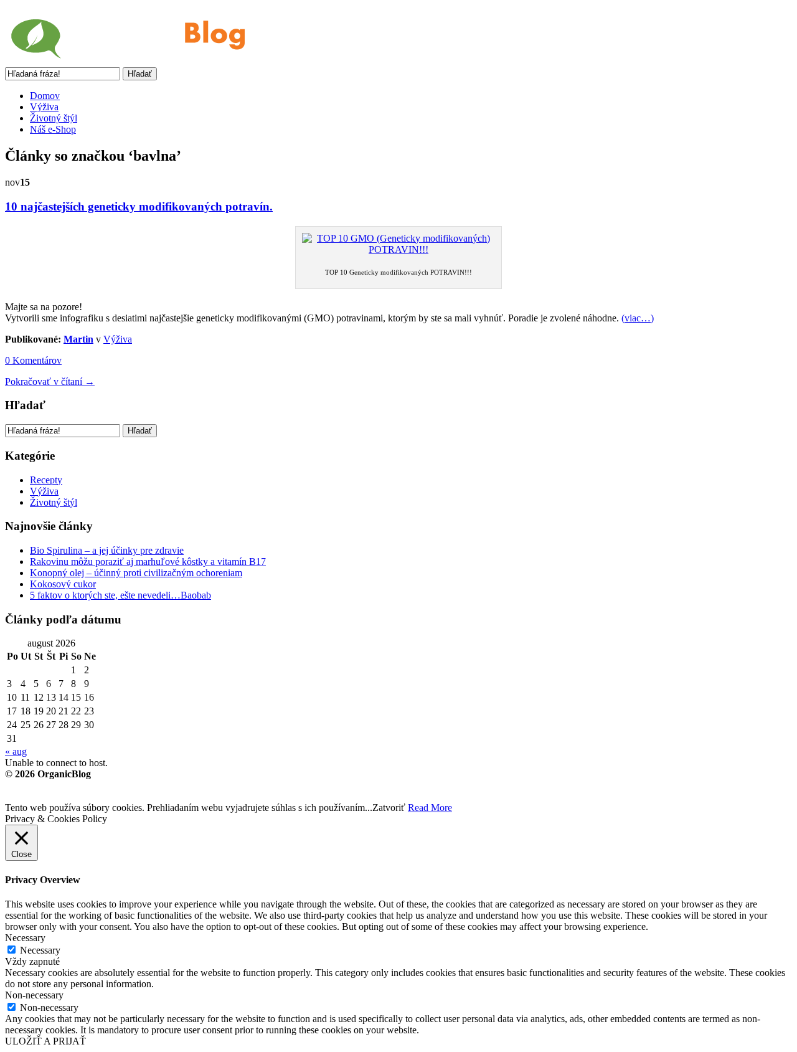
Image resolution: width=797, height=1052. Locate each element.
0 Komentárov (33, 360)
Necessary (40, 950)
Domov (45, 95)
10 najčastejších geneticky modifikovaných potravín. (139, 206)
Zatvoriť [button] (388, 807)
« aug (16, 751)
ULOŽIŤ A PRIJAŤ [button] (45, 1041)
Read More (430, 807)
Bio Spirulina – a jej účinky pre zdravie (107, 550)
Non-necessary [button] (34, 995)
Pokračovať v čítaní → (50, 381)
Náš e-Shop (53, 129)
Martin (78, 339)
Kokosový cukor (63, 584)
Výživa (44, 107)
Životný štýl (53, 118)
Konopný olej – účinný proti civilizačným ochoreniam (136, 572)
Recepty (46, 480)
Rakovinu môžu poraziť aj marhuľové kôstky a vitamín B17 (148, 561)
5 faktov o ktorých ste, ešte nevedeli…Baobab (120, 595)
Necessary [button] (25, 937)
